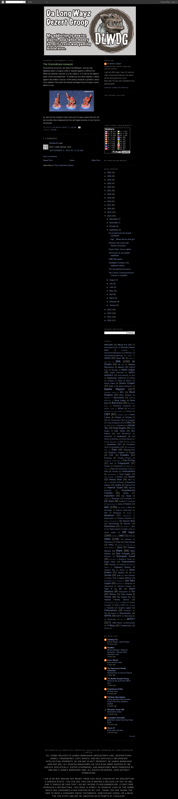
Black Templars (125, 395)
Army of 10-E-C (125, 381)
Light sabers (111, 504)
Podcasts (129, 545)
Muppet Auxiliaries (125, 518)
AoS (133, 375)
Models (129, 513)
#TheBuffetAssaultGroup (113, 355)
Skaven (121, 573)
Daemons (121, 425)
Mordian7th (53, 143)
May (111, 291)
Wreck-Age (112, 619)
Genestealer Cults (125, 469)
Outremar (108, 542)
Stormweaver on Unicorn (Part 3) (119, 673)
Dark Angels (119, 428)
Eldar (114, 449)
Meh (106, 513)
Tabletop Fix (112, 640)
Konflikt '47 (123, 501)
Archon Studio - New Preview (118, 642)
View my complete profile (116, 87)
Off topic (128, 532)
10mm (130, 355)
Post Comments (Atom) (63, 165)
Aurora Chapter (127, 383)
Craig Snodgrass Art (114, 423)
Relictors (107, 556)
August (112, 280)
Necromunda (114, 524)
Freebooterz (118, 466)
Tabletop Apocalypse (116, 697)
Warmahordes (125, 613)
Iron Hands (126, 496)
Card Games (118, 411)
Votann (113, 613)
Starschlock (108, 586)
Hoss (130, 480)
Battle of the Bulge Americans (120, 386)
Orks (107, 538)
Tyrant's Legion (124, 608)
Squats (119, 581)
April (111, 294)
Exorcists (108, 458)
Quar (119, 547)
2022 (109, 187)
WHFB (107, 616)
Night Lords (127, 529)
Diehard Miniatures (110, 442)
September (114, 230)
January (112, 305)
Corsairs (131, 420)
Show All (132, 736)
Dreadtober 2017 (114, 444)
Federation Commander (112, 461)
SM (130, 573)
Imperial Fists (130, 485)
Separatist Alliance (122, 567)
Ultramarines (110, 610)
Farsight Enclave (124, 458)
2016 (109, 209)
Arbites (132, 378)
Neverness (109, 526)
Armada (110, 381)
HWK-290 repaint (115, 259)
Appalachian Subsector (116, 378)
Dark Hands (119, 431)
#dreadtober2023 (111, 347)
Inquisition (109, 496)
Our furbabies (126, 539)
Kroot (133, 501)
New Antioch (124, 526)
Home (72, 160)
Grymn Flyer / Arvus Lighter (120, 249)
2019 (109, 198)
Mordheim (109, 515)
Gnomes (115, 471)
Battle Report (114, 389)
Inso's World (112, 660)
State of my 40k (113, 589)
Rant (119, 550)
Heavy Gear (115, 479)
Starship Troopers (125, 586)
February (113, 302)
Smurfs (107, 575)
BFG (122, 392)
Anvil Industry (123, 375)
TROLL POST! (120, 605)
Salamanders (128, 561)
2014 (109, 216)
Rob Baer (112, 559)
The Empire (122, 597)
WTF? (131, 619)
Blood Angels (120, 400)
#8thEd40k (108, 345)
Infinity (125, 493)
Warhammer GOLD (114, 712)
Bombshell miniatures (122, 406)
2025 (109, 176)
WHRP (118, 616)
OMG (121, 536)
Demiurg (115, 439)
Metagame (117, 513)
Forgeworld (123, 463)
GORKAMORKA (128, 471)
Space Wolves (125, 578)
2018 (109, 201)
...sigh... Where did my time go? (122, 239)
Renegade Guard (126, 556)
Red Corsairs (123, 553)
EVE (111, 455)
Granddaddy (112, 474)
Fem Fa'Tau (129, 460)
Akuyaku (114, 370)
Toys (117, 602)
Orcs (130, 536)
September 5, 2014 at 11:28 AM (66, 150)
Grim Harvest (108, 477)
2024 (109, 180)
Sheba (122, 570)
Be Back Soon (112, 691)
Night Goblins (115, 529)
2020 (109, 194)
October (112, 226)
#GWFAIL (125, 350)
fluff (111, 463)
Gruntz (120, 477)
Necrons (127, 524)
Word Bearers (129, 616)
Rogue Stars (109, 562)
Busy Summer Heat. (114, 662)
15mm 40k (120, 358)
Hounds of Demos (117, 482)
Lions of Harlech (124, 504)
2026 (109, 173)
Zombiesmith (125, 626)
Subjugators (123, 592)
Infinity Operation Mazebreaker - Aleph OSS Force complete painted (119, 701)
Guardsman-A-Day (115, 689)
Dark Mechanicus (124, 433)
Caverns (129, 411)
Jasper (106, 498)
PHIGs (111, 545)
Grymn (53, 130)
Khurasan (115, 498)
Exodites (124, 455)
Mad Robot (121, 507)
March (112, 298)
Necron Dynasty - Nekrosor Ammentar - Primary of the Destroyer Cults (117, 652)
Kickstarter (128, 498)
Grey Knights (125, 474)
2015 (109, 212)
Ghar (106, 471)
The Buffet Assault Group (118, 679)
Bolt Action (117, 403)
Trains (124, 602)
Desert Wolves (126, 439)
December (113, 219)
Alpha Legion (128, 370)
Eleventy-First (129, 450)
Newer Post (47, 160)
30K (118, 361)
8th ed (121, 364)
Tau (133, 591)
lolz (106, 507)
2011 (109, 317)
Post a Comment (50, 156)
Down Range (130, 442)
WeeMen (110, 648)
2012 (109, 313)
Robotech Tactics (125, 559)
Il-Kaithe (118, 485)
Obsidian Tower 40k (115, 710)
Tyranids (110, 608)
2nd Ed (107, 362)
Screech (123, 564)
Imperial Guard (115, 487)
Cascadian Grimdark (116, 718)
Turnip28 (132, 605)
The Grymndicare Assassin (120, 269)
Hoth (105, 482)
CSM (127, 422)
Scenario (112, 564)
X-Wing (111, 625)
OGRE (114, 536)
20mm (131, 358)
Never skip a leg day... (115, 730)
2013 (109, 310)
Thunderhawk (108, 602)
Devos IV (111, 728)
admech (121, 367)
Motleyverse (127, 515)
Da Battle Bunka (109, 425)
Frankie (107, 466)
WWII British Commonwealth (123, 623)
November (113, 223)
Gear (113, 469)
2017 (109, 205)
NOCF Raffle (110, 532)
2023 (109, 183)
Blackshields (119, 398)
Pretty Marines (109, 547)
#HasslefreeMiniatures (112, 353)
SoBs (119, 575)
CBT (107, 414)
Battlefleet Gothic (110, 392)
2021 (109, 191)
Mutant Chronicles (110, 521)
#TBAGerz (128, 353)
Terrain (107, 597)
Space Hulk (111, 578)
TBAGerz (112, 594)
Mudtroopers (109, 518)
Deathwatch (122, 436)
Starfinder (119, 583)
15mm (107, 358)
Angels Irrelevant (116, 372)
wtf (122, 619)
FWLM (128, 466)
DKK (121, 442)
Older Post (96, 160)
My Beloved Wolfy (127, 521)
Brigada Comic (109, 408)
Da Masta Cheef (114, 64)
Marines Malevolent (124, 510)
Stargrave (128, 583)
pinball (120, 545)
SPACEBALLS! (109, 581)
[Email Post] (79, 127)
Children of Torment (123, 417)
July (111, 284)
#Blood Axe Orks (125, 345)
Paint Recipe (130, 542)
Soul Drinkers (129, 575)
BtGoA (120, 408)
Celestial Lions (122, 414)
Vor (105, 613)
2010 (109, 320)
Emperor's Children (116, 453)
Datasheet (108, 436)
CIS (105, 420)
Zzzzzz (106, 628)
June (111, 287)
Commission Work (118, 420)
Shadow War (109, 570)
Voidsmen (127, 610)
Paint (118, 542)
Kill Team (109, 501)
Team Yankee (126, 594)
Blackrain (107, 398)
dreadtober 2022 (117, 447)
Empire (132, 453)
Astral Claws (109, 383)
